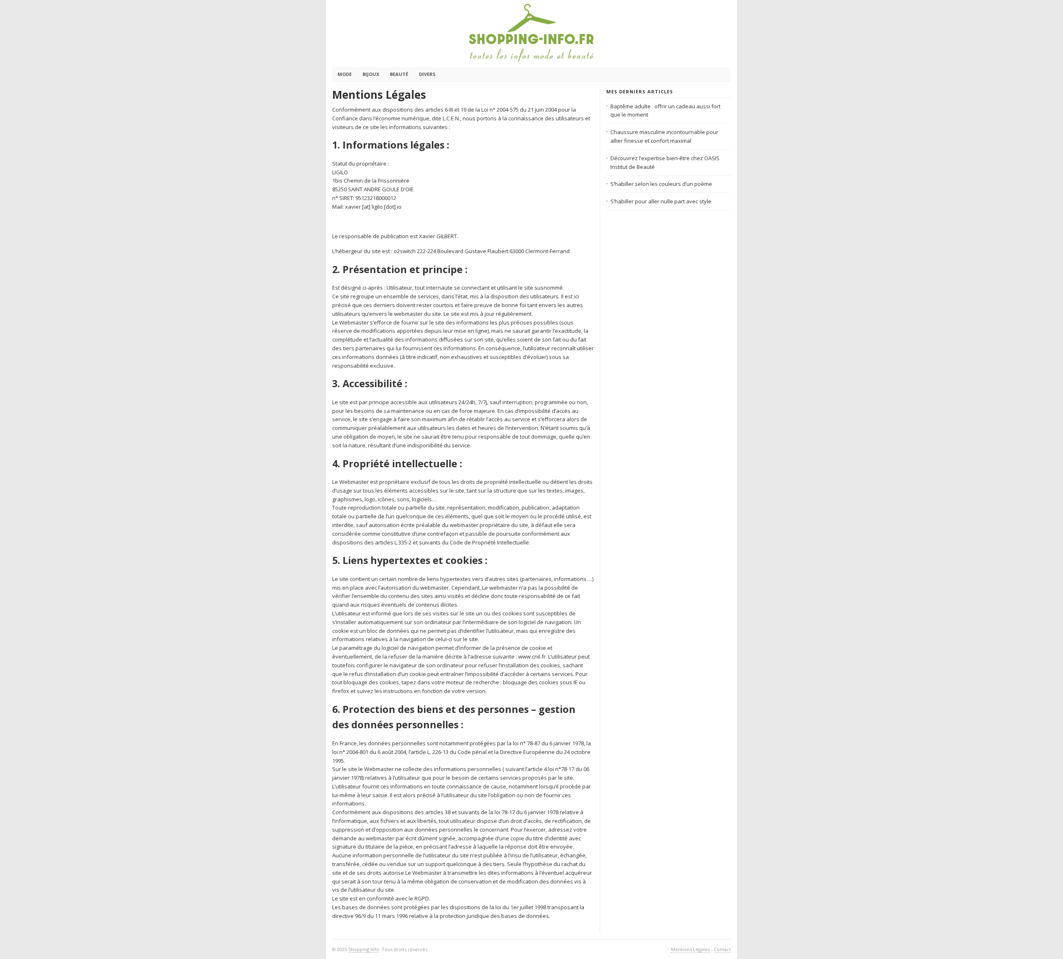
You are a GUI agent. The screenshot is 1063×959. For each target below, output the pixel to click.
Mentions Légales (691, 949)
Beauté (399, 74)
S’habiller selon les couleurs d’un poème (661, 184)
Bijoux (370, 74)
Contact (722, 949)
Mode (345, 74)
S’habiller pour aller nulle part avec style (660, 201)
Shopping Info (363, 949)
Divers (427, 74)
